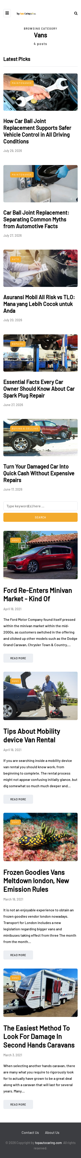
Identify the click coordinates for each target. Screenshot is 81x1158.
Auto (15, 259)
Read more (18, 658)
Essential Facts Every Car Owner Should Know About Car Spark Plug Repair (39, 388)
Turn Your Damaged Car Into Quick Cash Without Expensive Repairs (38, 473)
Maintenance (22, 83)
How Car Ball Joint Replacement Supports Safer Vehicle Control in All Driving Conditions (37, 131)
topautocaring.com (48, 1143)
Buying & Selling (25, 428)
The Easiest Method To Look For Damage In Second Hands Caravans (39, 1036)
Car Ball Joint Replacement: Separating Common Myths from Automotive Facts (36, 219)
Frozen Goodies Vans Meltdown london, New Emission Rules (36, 880)
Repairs (18, 344)
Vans (15, 540)
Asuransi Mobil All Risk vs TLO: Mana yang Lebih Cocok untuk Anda (39, 304)
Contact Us (30, 1132)
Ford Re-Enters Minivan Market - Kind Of (37, 594)
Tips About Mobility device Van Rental (31, 735)
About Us (52, 1132)
